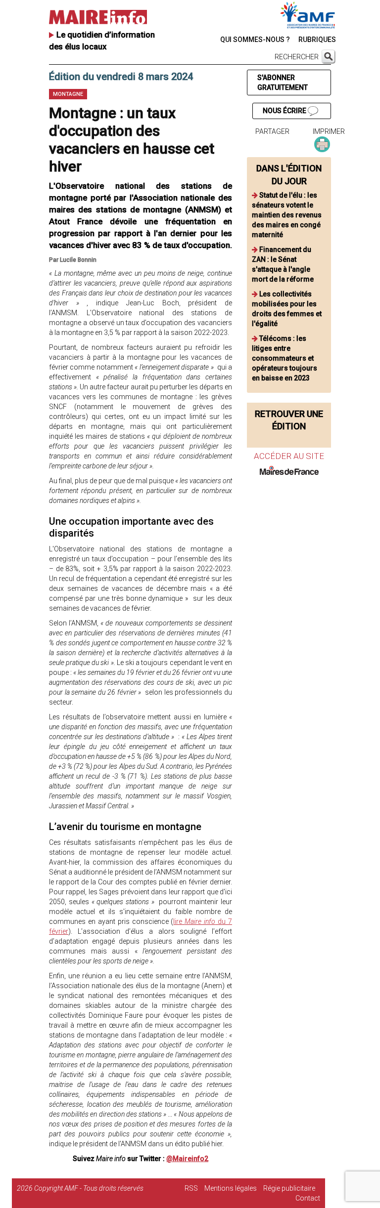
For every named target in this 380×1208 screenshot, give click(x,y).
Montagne (68, 94)
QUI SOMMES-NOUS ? (255, 39)
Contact (307, 1198)
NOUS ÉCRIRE (285, 111)
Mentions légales (230, 1188)
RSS (191, 1188)
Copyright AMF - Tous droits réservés (88, 1188)
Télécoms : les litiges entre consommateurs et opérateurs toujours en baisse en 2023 (284, 358)
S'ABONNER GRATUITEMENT (282, 82)
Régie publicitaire (289, 1188)
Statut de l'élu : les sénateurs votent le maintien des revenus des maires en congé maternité (287, 215)
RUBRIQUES (317, 39)
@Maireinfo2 (187, 1159)
